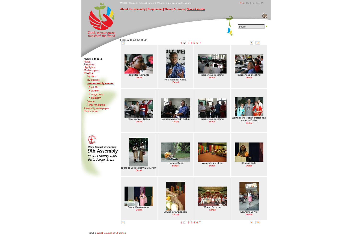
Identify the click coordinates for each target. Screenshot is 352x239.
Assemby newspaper (96, 108)
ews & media (146, 3)
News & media (93, 58)
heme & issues (175, 9)
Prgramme (155, 9)
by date (91, 76)
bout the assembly (133, 9)
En (242, 3)
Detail (139, 77)
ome (132, 3)
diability (96, 97)
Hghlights (89, 67)
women (95, 90)
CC (123, 3)
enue (91, 101)
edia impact (91, 70)
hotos (161, 3)
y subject (93, 79)
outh (94, 86)
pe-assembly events (179, 3)
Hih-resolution (96, 104)
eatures (89, 64)
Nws (87, 61)
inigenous (97, 94)
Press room (90, 111)
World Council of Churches (111, 233)
